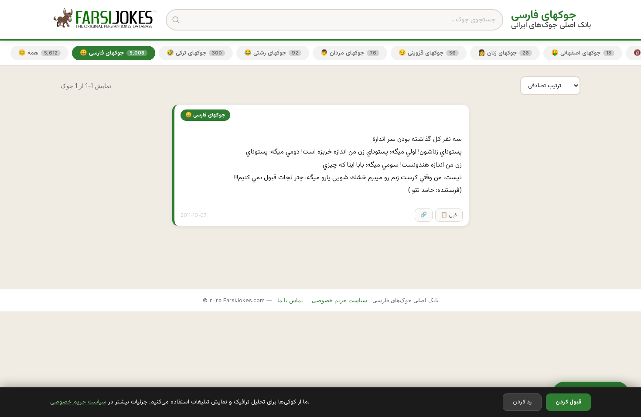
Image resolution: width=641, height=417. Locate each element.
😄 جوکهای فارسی (112, 53)
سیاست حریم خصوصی (78, 402)
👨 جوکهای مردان (348, 53)
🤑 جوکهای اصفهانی (581, 53)
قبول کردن (568, 402)
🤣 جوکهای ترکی (194, 53)
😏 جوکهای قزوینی (427, 53)
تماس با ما (290, 300)
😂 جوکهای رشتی (271, 53)
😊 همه (38, 53)
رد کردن (522, 402)
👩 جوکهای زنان (503, 53)
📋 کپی (449, 215)
